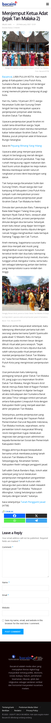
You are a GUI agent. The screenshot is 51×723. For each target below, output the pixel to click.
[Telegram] (36, 520)
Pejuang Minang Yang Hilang (26, 145)
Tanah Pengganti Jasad (33, 501)
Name (6, 582)
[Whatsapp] (14, 520)
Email (5, 595)
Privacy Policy (32, 710)
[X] (36, 516)
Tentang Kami (8, 707)
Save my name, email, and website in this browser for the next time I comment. (24, 622)
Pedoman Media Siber (28, 707)
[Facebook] (14, 516)
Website (5, 607)
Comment (7, 547)
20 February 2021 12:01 (26, 24)
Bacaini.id (7, 76)
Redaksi (17, 710)
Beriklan (5, 710)
